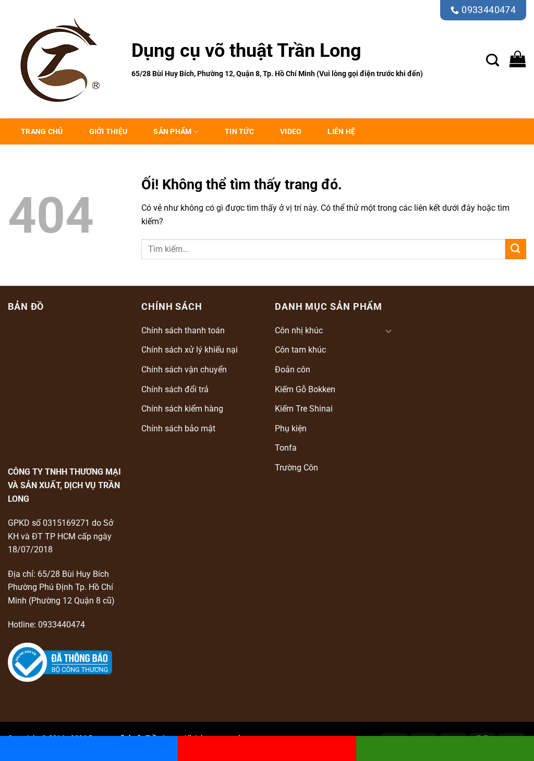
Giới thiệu (108, 131)
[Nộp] (515, 249)
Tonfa (286, 448)
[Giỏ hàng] (517, 59)
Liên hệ (341, 131)
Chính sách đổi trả (175, 389)
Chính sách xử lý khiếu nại (189, 350)
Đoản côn (292, 370)
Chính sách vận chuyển (184, 370)
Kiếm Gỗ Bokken (305, 389)
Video (290, 131)
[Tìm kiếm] (492, 59)
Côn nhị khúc (299, 330)
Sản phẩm (172, 131)
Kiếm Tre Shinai (304, 409)
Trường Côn (296, 468)
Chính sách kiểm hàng (182, 409)
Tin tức (239, 131)
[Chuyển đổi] (388, 330)
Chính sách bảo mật (178, 428)
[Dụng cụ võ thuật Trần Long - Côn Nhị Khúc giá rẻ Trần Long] (62, 59)
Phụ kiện (291, 428)
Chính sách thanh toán (183, 330)
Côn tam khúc (300, 350)
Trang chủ (42, 131)
